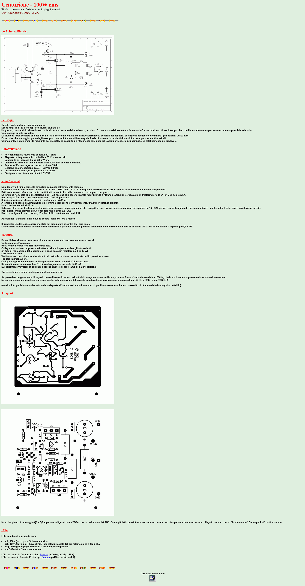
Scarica (44, 554)
